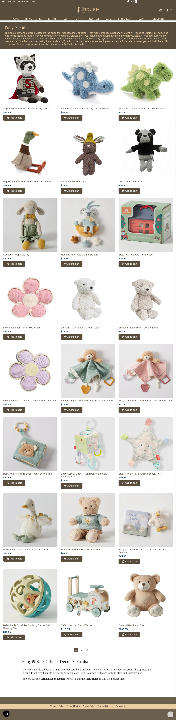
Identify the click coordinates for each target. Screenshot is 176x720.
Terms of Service (105, 706)
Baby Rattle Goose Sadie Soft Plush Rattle (26, 549)
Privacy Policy (88, 706)
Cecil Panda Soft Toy (130, 181)
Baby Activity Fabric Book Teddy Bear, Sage (27, 473)
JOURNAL (94, 19)
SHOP (79, 19)
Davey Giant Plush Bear (132, 625)
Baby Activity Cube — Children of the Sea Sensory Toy (84, 475)
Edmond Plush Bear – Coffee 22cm (138, 327)
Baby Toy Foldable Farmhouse (136, 254)
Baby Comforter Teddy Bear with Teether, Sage (87, 400)
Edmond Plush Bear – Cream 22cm (80, 327)
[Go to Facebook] (128, 1)
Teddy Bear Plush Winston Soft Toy (80, 549)
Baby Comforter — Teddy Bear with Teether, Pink (146, 400)
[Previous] (65, 78)
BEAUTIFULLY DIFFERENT (40, 19)
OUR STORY (157, 19)
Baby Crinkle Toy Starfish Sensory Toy (140, 473)
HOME (15, 19)
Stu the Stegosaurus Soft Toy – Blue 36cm (84, 108)
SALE (66, 19)
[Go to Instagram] (132, 1)
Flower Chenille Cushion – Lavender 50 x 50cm (29, 400)
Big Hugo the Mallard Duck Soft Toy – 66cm (27, 181)
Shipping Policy (57, 706)
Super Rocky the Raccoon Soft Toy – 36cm (27, 108)
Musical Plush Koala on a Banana (79, 254)
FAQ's (141, 19)
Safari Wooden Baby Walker (76, 625)
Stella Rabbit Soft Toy (73, 181)
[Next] (110, 78)
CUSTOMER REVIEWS (118, 19)
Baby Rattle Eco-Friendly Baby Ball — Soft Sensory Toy (26, 627)
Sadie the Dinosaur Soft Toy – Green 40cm (142, 108)
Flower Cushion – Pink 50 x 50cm (21, 327)
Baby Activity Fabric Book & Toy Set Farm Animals (142, 551)
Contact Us (121, 706)
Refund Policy (73, 706)
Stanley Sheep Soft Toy (16, 254)
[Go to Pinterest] (136, 1)
